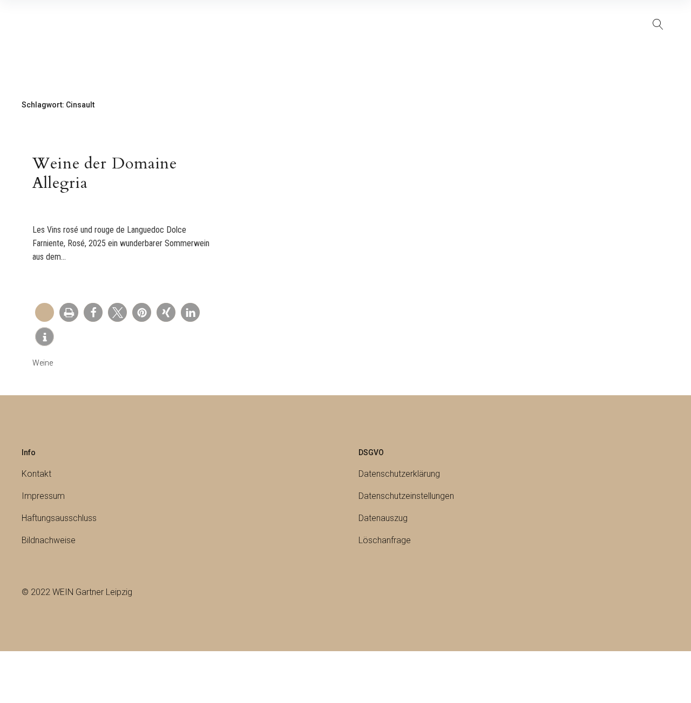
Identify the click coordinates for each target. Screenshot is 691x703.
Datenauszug (383, 518)
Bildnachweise (49, 540)
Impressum (43, 496)
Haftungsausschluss (59, 518)
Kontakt (36, 474)
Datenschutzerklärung (399, 474)
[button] (68, 312)
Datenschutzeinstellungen (406, 496)
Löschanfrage (384, 540)
